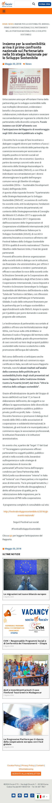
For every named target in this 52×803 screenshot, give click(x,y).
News (11, 24)
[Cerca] (33, 4)
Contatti (40, 765)
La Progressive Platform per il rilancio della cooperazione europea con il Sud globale (24, 742)
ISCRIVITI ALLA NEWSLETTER (26, 773)
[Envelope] (13, 795)
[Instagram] (32, 795)
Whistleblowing (26, 769)
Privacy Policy (28, 765)
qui (10, 535)
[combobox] (22, 3)
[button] (4, 11)
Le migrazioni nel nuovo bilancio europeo (25, 594)
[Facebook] (20, 795)
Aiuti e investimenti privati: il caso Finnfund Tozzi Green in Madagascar (23, 691)
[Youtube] (26, 795)
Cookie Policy (13, 765)
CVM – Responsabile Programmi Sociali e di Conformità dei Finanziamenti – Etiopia (25, 642)
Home (4, 24)
